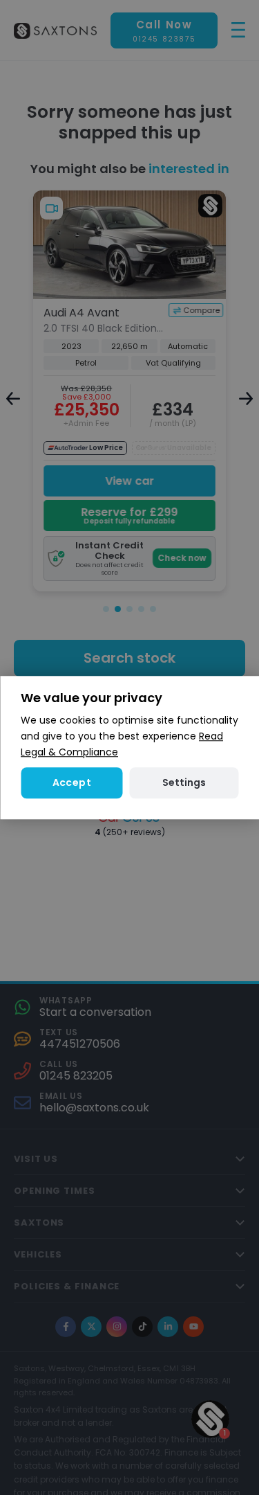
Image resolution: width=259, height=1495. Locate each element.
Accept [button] (71, 782)
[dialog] (129, 747)
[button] (184, 782)
